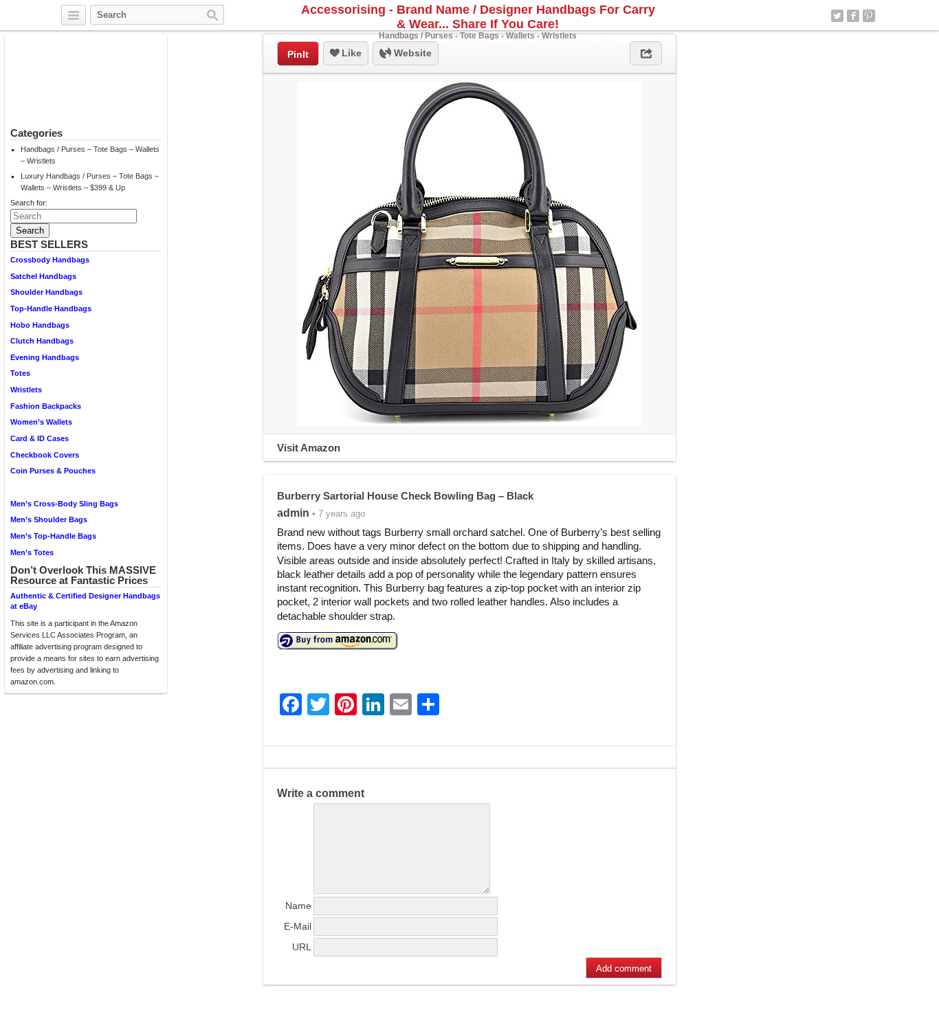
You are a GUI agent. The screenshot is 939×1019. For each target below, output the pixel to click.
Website (411, 52)
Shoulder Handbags (46, 292)
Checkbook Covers (44, 455)
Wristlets (26, 389)
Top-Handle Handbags (50, 308)
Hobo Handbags (39, 325)
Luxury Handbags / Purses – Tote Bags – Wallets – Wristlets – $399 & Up (90, 182)
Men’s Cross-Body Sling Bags (64, 504)
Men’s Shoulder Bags (48, 519)
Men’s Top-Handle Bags (53, 536)
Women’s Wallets (41, 422)
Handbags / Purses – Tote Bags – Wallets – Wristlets (90, 155)
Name (298, 905)
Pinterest (869, 16)
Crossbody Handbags (49, 260)
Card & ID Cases (39, 438)
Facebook (853, 16)
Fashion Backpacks (45, 406)
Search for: (28, 203)
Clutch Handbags (42, 341)
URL (301, 946)
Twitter (837, 16)
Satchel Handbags (43, 276)
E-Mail (297, 926)
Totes (20, 373)
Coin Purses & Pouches (53, 471)
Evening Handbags (44, 357)
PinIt (298, 54)
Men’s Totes (32, 552)
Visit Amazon (308, 447)
